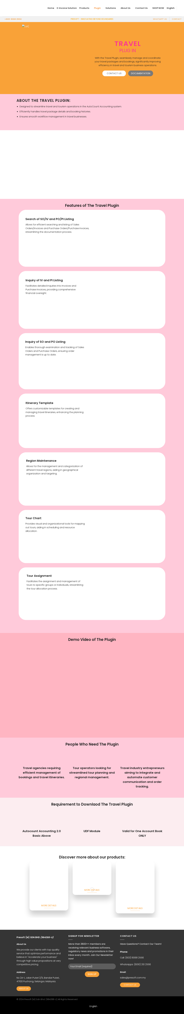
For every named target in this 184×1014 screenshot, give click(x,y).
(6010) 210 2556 (142, 964)
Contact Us (141, 8)
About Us (125, 8)
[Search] (180, 8)
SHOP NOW (158, 8)
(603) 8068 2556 (134, 957)
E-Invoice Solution (67, 8)
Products (84, 8)
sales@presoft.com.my (133, 977)
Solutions (111, 8)
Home (51, 8)
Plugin (97, 8)
